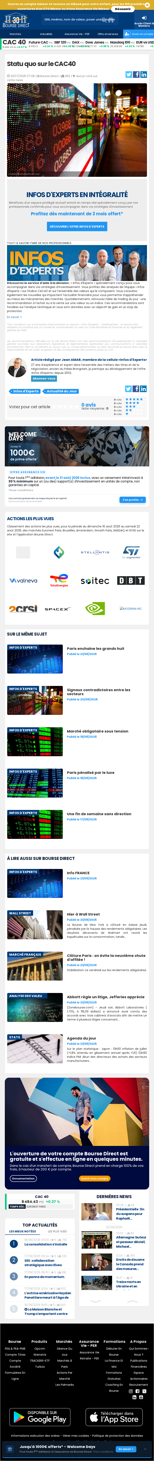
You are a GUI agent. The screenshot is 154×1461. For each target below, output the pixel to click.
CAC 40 (14, 42)
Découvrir (123, 9)
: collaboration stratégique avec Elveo (43, 1262)
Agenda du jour (81, 1038)
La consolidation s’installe (45, 1244)
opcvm (39, 1349)
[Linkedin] (134, 1397)
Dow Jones (94, 42)
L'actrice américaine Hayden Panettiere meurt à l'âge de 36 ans (47, 1297)
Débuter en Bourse (114, 1352)
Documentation (23, 1178)
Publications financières (138, 1364)
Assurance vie (89, 1352)
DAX (75, 42)
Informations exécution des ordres (35, 1436)
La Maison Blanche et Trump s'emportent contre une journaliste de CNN (45, 1314)
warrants (39, 1355)
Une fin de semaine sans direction (99, 813)
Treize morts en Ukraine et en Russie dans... (128, 1286)
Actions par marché (64, 1376)
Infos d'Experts (25, 391)
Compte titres (15, 1355)
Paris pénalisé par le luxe (90, 772)
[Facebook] (137, 1391)
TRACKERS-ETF (40, 1361)
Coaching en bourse (114, 1388)
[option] (114, 1212)
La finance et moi (114, 1364)
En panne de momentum (44, 1277)
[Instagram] (131, 1391)
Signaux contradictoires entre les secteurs (98, 691)
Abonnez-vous (44, 378)
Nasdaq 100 (120, 42)
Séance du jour (64, 1352)
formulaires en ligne (15, 1376)
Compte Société (15, 1364)
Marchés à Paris (64, 1364)
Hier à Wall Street (83, 914)
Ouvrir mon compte (94, 1178)
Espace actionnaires (139, 1376)
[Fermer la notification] (145, 1449)
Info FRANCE (78, 872)
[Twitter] (144, 1391)
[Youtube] (141, 1397)
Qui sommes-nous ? (139, 1352)
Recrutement (138, 1385)
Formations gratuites (114, 1376)
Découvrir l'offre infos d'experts (77, 227)
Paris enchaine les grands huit (95, 648)
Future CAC (38, 42)
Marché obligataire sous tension (97, 731)
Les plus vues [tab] (57, 1231)
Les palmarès (65, 1385)
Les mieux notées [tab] (22, 1231)
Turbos (40, 1367)
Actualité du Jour (62, 391)
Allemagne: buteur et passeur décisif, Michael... (131, 1242)
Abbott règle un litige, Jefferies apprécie (106, 996)
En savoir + (14, 317)
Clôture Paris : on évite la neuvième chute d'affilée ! (106, 957)
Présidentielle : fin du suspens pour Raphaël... (130, 1214)
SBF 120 (60, 42)
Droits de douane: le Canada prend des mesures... (130, 1264)
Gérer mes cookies (76, 1436)
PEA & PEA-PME (15, 1349)
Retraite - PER (89, 1358)
